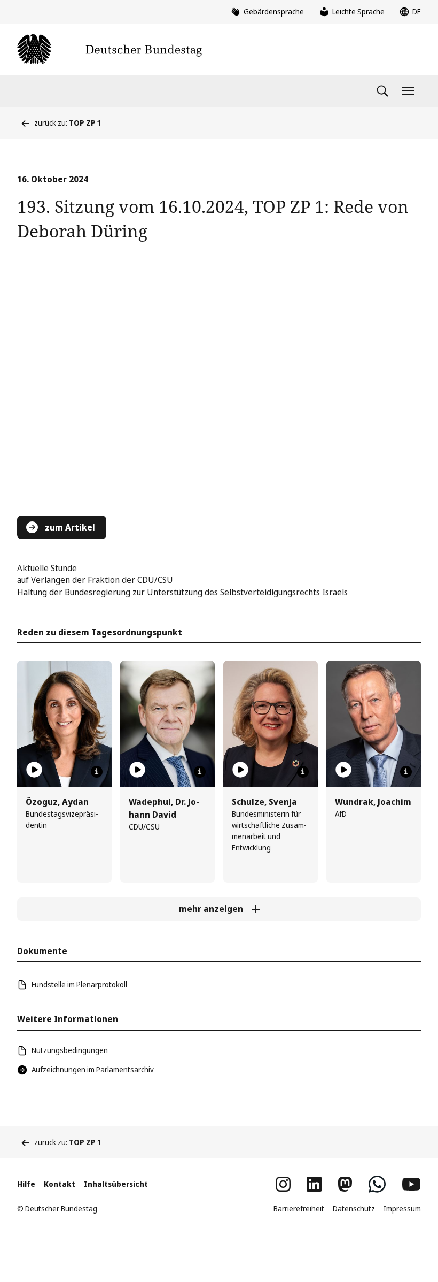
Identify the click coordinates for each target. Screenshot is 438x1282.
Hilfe (26, 1184)
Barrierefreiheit (298, 1208)
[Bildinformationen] (96, 771)
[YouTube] (411, 1184)
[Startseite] (109, 49)
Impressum (402, 1208)
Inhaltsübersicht (116, 1184)
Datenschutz (354, 1208)
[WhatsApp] (377, 1184)
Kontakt (59, 1184)
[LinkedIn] (314, 1184)
